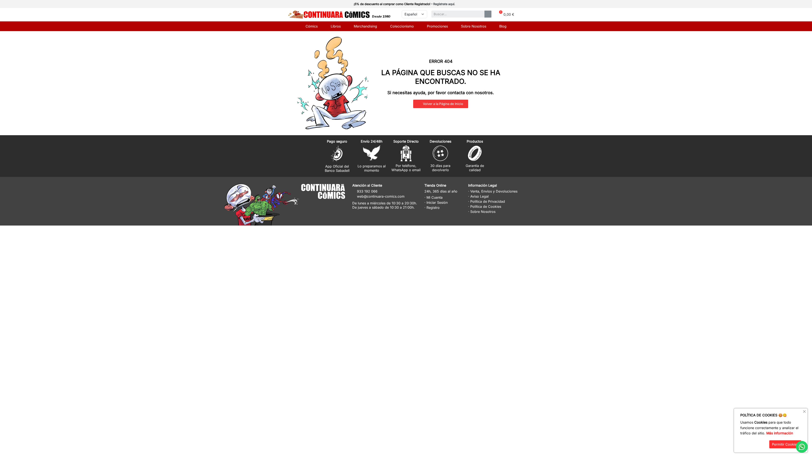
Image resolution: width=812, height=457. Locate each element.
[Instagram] (323, 204)
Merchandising (365, 26)
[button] (440, 104)
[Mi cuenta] (516, 4)
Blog (502, 26)
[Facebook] (331, 204)
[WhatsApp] (802, 447)
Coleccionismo (402, 26)
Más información (779, 433)
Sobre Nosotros (473, 26)
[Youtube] (339, 204)
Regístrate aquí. (444, 4)
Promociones (437, 26)
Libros (336, 26)
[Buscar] (487, 14)
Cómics (312, 26)
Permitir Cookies (785, 444)
